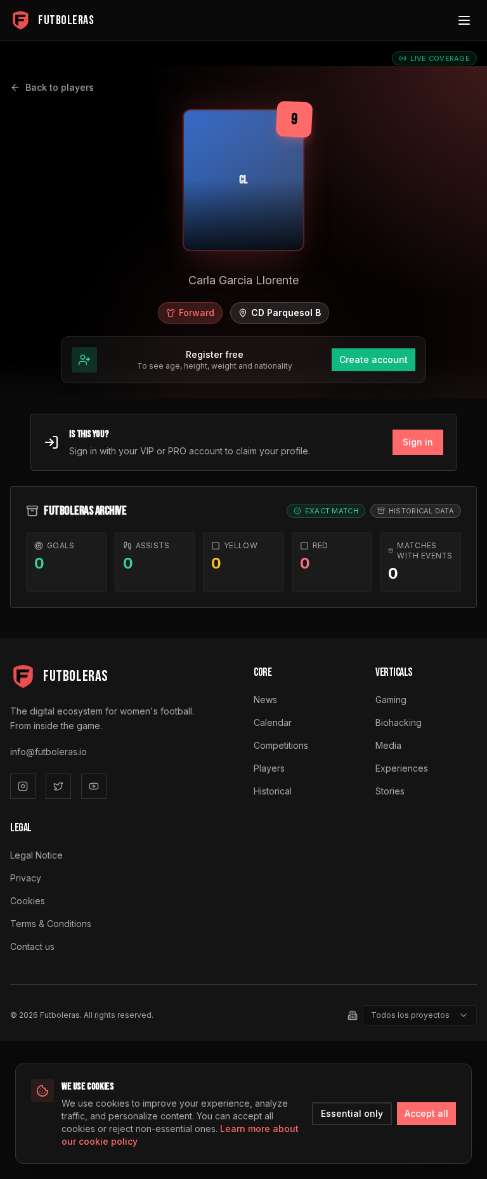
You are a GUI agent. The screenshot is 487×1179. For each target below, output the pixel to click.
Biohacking (398, 722)
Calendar (273, 722)
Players (269, 768)
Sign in (418, 442)
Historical (273, 791)
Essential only (352, 1113)
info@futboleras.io (48, 751)
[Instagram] (23, 786)
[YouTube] (94, 786)
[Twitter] (58, 786)
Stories (390, 791)
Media (388, 745)
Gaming (390, 699)
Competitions (281, 745)
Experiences (401, 768)
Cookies (27, 900)
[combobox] (420, 1015)
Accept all (426, 1113)
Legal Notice (36, 855)
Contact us (32, 946)
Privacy (25, 878)
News (265, 699)
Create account (373, 359)
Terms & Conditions (50, 923)
